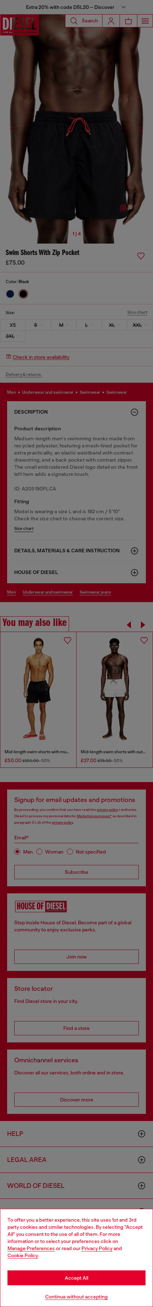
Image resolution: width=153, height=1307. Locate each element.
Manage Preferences (31, 1248)
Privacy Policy (96, 1248)
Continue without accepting (76, 1297)
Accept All (76, 1278)
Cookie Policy (22, 1255)
